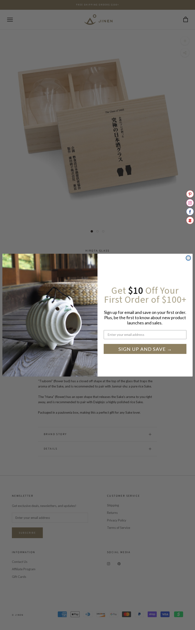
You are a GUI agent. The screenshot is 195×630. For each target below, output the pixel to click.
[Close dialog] (188, 258)
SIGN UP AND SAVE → (145, 349)
